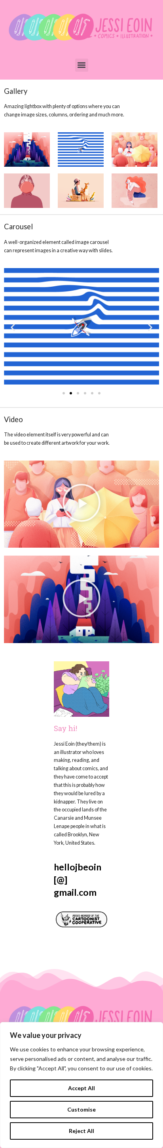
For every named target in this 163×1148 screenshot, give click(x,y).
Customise (81, 1109)
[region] (81, 1085)
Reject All (81, 1130)
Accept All (81, 1088)
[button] (81, 65)
